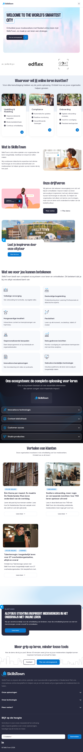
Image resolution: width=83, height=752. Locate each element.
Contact (29, 662)
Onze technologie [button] (9, 700)
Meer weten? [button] (7, 707)
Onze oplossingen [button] (9, 692)
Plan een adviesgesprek (48, 662)
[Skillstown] (7, 3)
